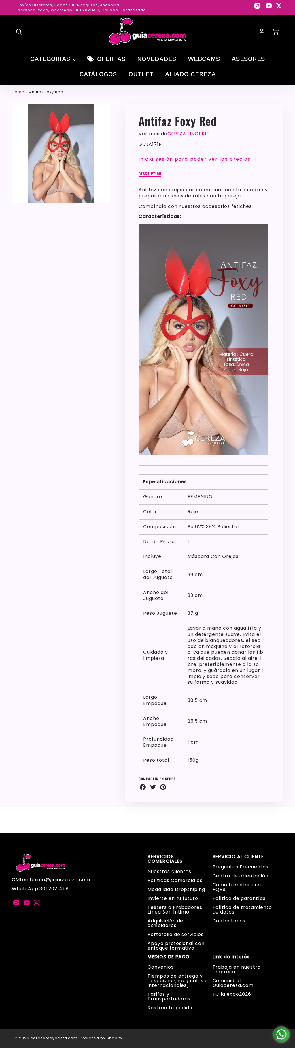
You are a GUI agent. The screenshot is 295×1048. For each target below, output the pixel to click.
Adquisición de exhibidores (165, 923)
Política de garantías (239, 898)
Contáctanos (229, 921)
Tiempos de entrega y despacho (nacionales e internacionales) (178, 981)
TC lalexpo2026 (232, 994)
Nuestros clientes (169, 871)
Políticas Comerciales (175, 880)
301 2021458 (54, 888)
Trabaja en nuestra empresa (237, 969)
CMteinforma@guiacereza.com (51, 879)
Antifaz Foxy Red (46, 91)
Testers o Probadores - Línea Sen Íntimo (177, 909)
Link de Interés (231, 956)
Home (18, 91)
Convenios (161, 967)
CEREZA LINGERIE (188, 133)
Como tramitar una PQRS (237, 887)
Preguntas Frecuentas (240, 867)
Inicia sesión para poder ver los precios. (195, 159)
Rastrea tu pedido (170, 1007)
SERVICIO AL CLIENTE (238, 856)
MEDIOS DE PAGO (169, 956)
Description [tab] (150, 173)
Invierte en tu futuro (173, 898)
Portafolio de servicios (176, 934)
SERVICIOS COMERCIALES (165, 859)
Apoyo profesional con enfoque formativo (176, 945)
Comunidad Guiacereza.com (233, 983)
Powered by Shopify (101, 1038)
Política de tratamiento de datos (242, 909)
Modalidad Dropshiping (176, 889)
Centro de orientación (240, 876)
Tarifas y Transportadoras (169, 996)
